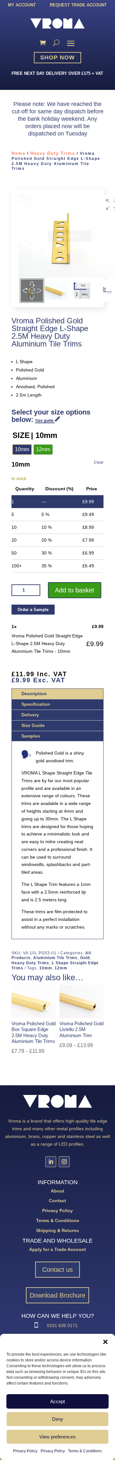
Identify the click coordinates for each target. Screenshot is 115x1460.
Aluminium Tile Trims (55, 958)
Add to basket (74, 590)
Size (21, 435)
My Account (22, 5)
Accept (57, 1401)
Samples (30, 736)
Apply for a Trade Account (57, 1249)
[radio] (22, 449)
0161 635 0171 (62, 1325)
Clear (98, 462)
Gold (85, 958)
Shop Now (57, 57)
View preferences (57, 1436)
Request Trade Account (78, 5)
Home (19, 153)
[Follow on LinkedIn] (50, 1161)
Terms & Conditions (85, 1451)
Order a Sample (33, 609)
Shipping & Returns (57, 1230)
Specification (35, 704)
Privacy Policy (25, 1451)
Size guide (45, 420)
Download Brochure (57, 1295)
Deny (57, 1419)
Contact (57, 1200)
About (57, 1190)
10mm (45, 968)
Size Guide (33, 725)
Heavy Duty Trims (52, 153)
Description (34, 693)
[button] (105, 1342)
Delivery (30, 714)
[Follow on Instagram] (64, 1161)
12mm (61, 968)
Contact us (57, 1269)
